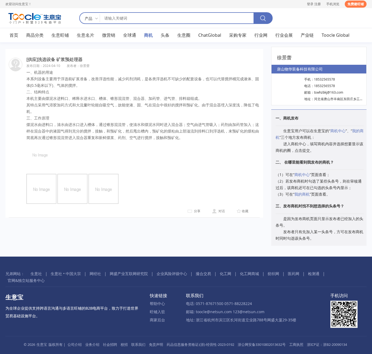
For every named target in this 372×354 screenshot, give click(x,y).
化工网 (225, 273)
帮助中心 (157, 303)
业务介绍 (92, 344)
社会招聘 (110, 344)
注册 (317, 4)
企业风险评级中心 (172, 273)
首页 (14, 35)
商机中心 (338, 130)
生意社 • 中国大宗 (66, 273)
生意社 (36, 273)
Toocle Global (335, 35)
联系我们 (138, 344)
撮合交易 (203, 273)
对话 (221, 211)
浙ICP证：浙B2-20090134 (327, 344)
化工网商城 (249, 273)
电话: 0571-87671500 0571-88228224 (219, 303)
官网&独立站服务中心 (26, 280)
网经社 (95, 273)
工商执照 (296, 344)
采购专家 (237, 35)
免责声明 (156, 344)
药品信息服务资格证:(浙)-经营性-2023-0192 (200, 344)
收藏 (245, 211)
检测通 (313, 273)
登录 (310, 4)
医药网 (293, 273)
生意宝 (41, 344)
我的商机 (302, 194)
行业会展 (284, 35)
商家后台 (157, 319)
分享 (197, 211)
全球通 (129, 35)
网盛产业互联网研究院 (129, 273)
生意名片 (85, 35)
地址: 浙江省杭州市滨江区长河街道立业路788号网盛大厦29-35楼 (241, 319)
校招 (124, 344)
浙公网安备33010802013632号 (262, 344)
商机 (148, 35)
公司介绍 (75, 344)
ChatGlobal (209, 35)
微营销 (108, 35)
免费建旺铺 (355, 4)
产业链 (307, 35)
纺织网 (273, 273)
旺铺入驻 (157, 311)
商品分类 (35, 35)
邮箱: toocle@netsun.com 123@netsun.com (225, 311)
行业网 (260, 35)
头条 (165, 35)
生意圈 (183, 35)
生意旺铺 (60, 35)
